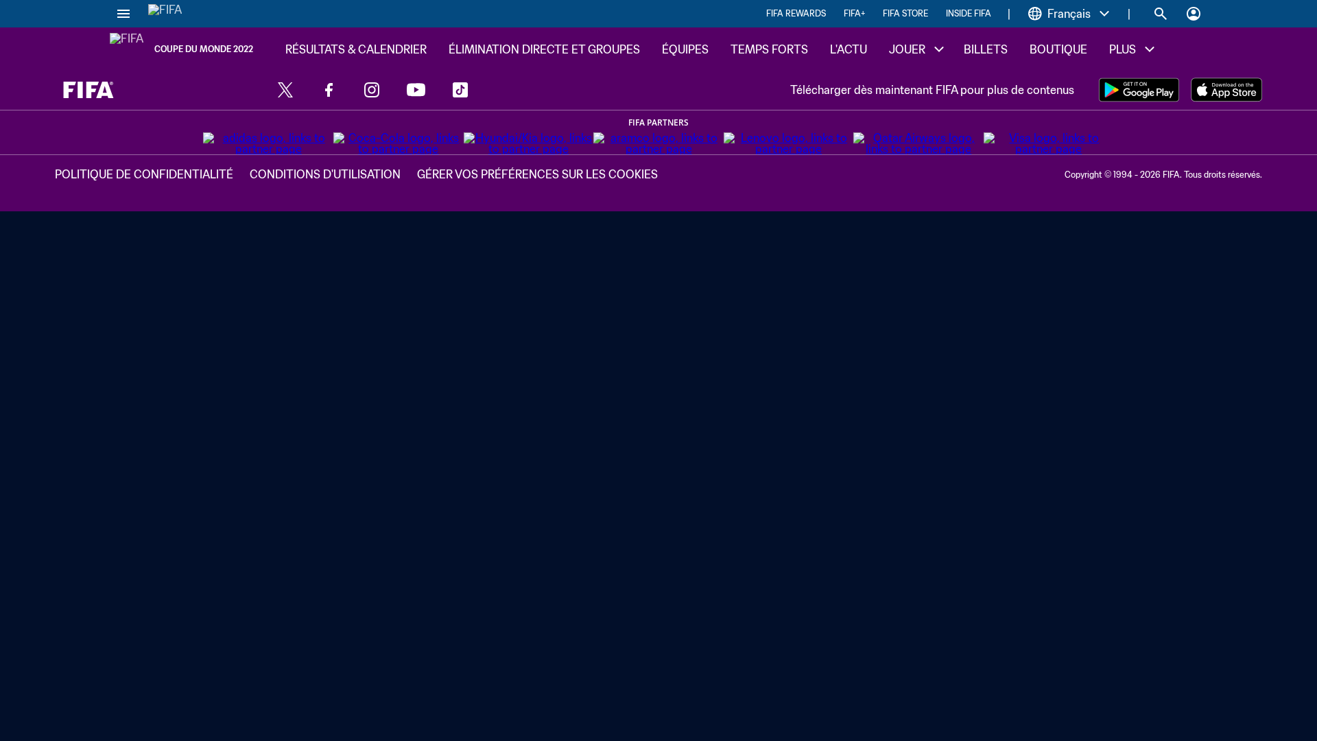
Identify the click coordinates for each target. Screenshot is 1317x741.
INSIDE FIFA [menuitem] (968, 13)
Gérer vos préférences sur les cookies (537, 174)
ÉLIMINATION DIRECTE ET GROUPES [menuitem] (544, 49)
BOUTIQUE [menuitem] (1058, 49)
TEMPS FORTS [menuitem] (769, 49)
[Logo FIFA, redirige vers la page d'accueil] (165, 13)
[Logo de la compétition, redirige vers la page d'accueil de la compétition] (126, 49)
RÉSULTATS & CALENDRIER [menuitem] (356, 49)
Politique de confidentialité (144, 174)
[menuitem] (915, 50)
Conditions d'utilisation (325, 174)
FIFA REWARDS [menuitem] (796, 13)
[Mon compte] (1193, 13)
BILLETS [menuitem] (986, 49)
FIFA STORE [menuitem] (905, 13)
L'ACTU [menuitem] (848, 49)
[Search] (1160, 13)
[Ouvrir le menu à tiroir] (123, 13)
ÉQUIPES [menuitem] (685, 49)
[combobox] (1069, 13)
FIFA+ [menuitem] (854, 13)
